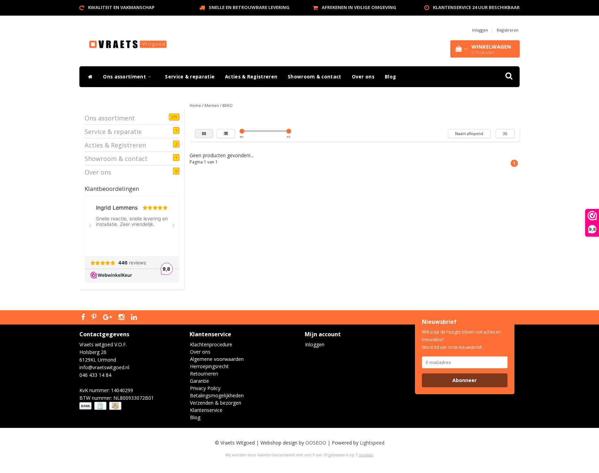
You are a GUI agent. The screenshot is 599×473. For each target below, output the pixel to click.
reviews (365, 454)
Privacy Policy (205, 388)
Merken (212, 105)
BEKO (228, 105)
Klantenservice (206, 410)
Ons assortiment (125, 77)
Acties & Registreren (251, 77)
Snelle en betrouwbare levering (249, 7)
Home (195, 105)
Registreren (508, 30)
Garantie (199, 381)
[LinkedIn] (135, 317)
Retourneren (204, 373)
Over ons (363, 77)
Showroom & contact (314, 77)
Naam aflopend (469, 133)
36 (505, 133)
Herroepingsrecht (209, 366)
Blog (390, 77)
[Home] (88, 76)
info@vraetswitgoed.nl (104, 367)
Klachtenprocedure (211, 344)
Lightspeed (372, 442)
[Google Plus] (108, 317)
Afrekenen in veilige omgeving (359, 7)
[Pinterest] (95, 317)
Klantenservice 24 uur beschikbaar (476, 7)
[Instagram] (122, 317)
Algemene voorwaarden (217, 359)
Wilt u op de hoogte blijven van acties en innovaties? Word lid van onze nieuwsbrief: (461, 339)
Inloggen (480, 30)
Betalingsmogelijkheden (217, 395)
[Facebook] (84, 317)
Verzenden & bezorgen (215, 402)
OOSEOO (315, 442)
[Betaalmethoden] (101, 406)
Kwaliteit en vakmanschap (121, 7)
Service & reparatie (190, 77)
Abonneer (464, 380)
